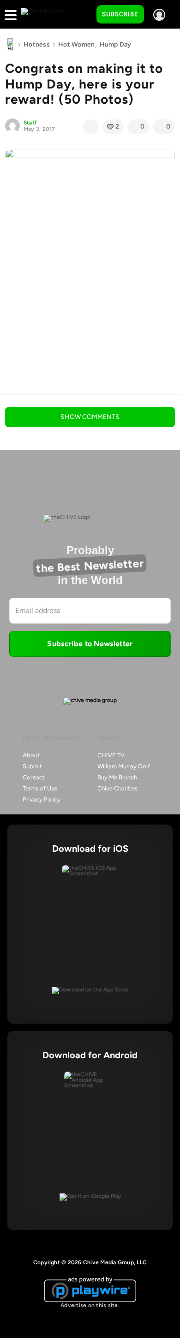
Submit (32, 766)
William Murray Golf (123, 766)
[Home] (10, 45)
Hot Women (76, 44)
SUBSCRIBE (120, 14)
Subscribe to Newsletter (89, 643)
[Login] (159, 15)
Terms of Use (40, 788)
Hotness (37, 44)
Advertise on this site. (90, 1305)
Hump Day (116, 44)
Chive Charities (117, 788)
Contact (34, 777)
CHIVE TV (111, 755)
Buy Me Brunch (117, 777)
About (31, 755)
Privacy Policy (41, 799)
